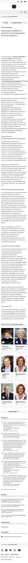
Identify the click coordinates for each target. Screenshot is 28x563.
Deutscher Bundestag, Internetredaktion (12, 536)
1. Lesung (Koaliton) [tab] (16, 22)
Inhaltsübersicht (14, 554)
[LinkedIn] (6, 550)
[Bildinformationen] (11, 342)
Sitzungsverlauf (4, 526)
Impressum (18, 557)
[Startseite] (14, 7)
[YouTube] (19, 550)
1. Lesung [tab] (5, 22)
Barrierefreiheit (4, 557)
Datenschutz (12, 557)
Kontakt (7, 554)
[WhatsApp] (15, 550)
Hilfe (2, 554)
